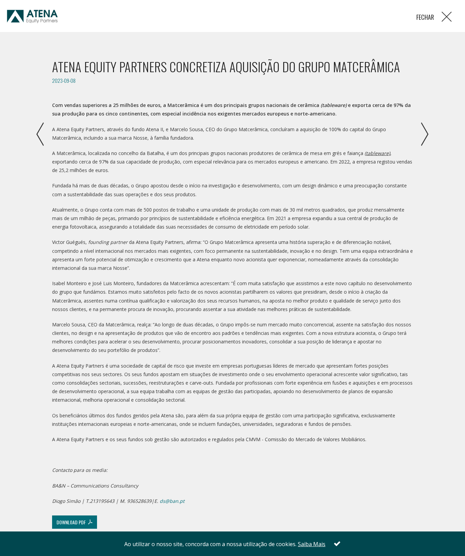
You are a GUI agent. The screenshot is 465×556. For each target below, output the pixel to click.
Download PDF (72, 522)
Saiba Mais (311, 544)
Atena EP (32, 17)
